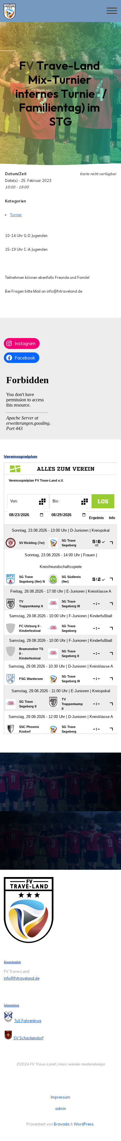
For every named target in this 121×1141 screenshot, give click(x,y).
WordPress (84, 1124)
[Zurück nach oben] (98, 1118)
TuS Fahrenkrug (27, 1020)
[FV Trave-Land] (9, 10)
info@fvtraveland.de (21, 978)
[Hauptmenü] (112, 11)
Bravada (61, 1124)
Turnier (16, 214)
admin (60, 1108)
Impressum (60, 1097)
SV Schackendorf (28, 1038)
